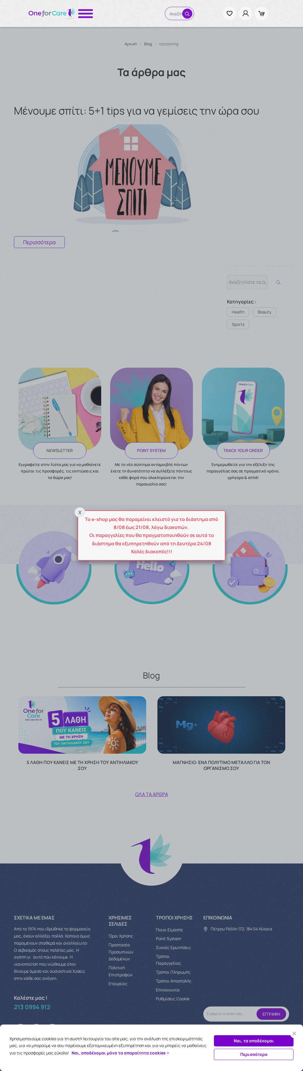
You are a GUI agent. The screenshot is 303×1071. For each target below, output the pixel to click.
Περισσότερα (253, 1054)
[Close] (294, 1033)
